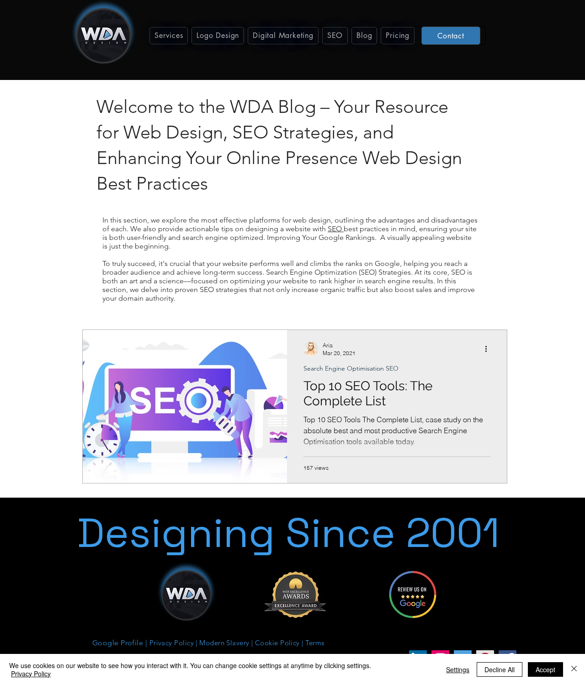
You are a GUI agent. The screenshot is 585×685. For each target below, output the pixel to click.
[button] (168, 35)
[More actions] (489, 348)
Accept (545, 669)
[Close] (574, 669)
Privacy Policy (31, 673)
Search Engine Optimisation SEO (351, 368)
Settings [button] (457, 669)
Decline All (499, 669)
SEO (336, 228)
